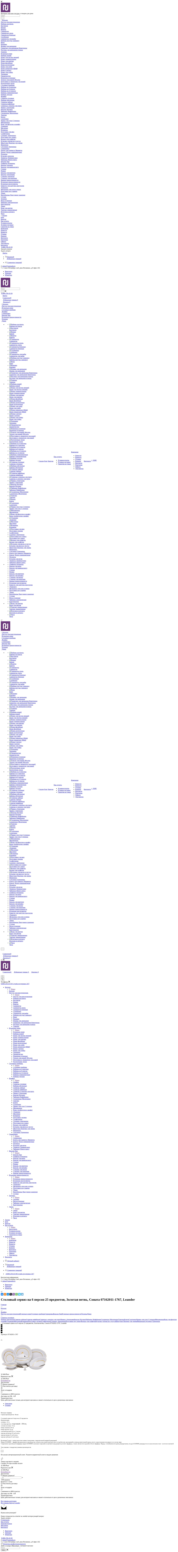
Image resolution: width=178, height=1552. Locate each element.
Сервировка (17, 1138)
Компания (12, 1240)
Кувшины (24, 1321)
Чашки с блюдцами (67, 1319)
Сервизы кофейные (33, 1319)
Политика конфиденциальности (14, 1544)
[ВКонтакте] (2, 1294)
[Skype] (19, 1294)
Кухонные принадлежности (23, 1179)
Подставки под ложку (73, 1321)
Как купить (13, 1229)
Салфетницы (46, 1321)
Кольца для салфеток (88, 1321)
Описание (8, 1403)
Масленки (17, 1321)
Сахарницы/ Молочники (109, 1319)
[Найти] (2, 18)
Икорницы (141, 1321)
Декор (15, 1210)
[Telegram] (22, 1294)
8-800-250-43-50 (6, 247)
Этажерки (10, 1321)
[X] (10, 1294)
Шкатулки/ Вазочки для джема (126, 1321)
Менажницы (159, 1319)
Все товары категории (8, 1501)
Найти (3, 1550)
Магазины (4, 1525)
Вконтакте (8, 271)
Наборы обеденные (7, 1319)
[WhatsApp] (16, 1294)
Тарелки (121, 1319)
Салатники (132, 1319)
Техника (16, 1199)
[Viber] (13, 1294)
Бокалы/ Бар (17, 1155)
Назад (13, 989)
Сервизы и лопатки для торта (50, 1319)
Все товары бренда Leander (10, 1503)
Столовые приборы (20, 1067)
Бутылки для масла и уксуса (105, 1321)
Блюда (126, 1319)
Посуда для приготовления (22, 996)
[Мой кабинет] (2, 952)
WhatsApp (8, 275)
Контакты (4, 1527)
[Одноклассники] (5, 1294)
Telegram (8, 273)
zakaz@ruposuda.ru (8, 266)
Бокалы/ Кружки (80, 1319)
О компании (5, 1520)
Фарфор (16, 1082)
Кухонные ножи (19, 1032)
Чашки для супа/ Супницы (145, 1319)
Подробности (5, 1380)
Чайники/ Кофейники (93, 1319)
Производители (6, 1524)
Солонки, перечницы (58, 1321)
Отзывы (8, 1405)
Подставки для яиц (35, 1321)
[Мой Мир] (8, 1294)
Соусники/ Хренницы (152, 1321)
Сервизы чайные (20, 1319)
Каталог (12, 991)
